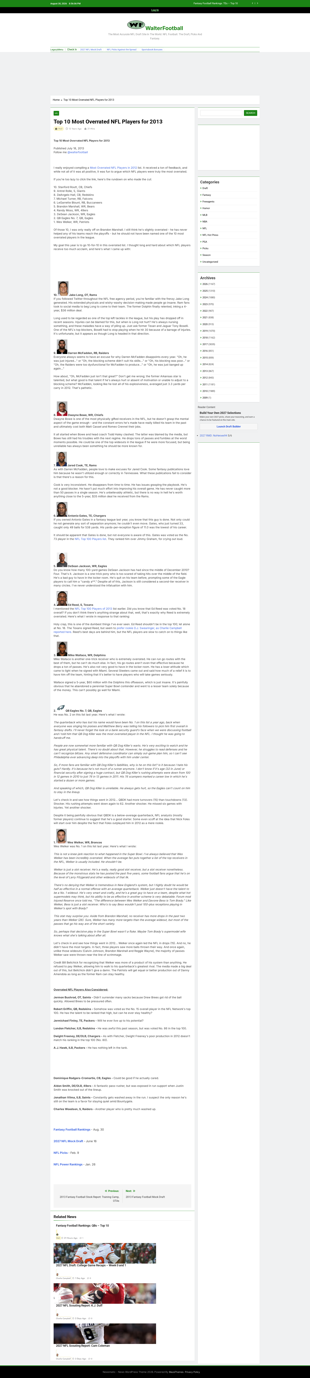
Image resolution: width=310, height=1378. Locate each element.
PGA (204, 241)
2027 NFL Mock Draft (91, 49)
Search (250, 113)
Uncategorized (210, 261)
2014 (205, 364)
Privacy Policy (192, 1372)
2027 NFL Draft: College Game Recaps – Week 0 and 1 (91, 1265)
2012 (205, 377)
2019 (205, 330)
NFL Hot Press (210, 235)
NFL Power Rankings (68, 1164)
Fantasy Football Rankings (72, 1129)
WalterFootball (164, 28)
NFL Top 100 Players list (90, 539)
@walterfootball (77, 152)
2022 (205, 310)
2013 (205, 371)
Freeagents (208, 201)
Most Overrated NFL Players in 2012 (113, 167)
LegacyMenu (56, 49)
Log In (155, 10)
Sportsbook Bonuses (152, 49)
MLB (204, 215)
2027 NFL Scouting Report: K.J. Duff (79, 1305)
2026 (205, 284)
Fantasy (206, 195)
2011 (205, 384)
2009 (205, 397)
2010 (205, 391)
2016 (205, 350)
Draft (205, 188)
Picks (205, 248)
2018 (205, 337)
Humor (206, 208)
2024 (205, 297)
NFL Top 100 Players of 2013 (93, 608)
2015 (205, 357)
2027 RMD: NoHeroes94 (214, 435)
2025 (205, 290)
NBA (204, 221)
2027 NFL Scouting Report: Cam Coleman (83, 1345)
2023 (205, 304)
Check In (72, 49)
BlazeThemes (176, 1372)
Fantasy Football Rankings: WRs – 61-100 (215, 3)
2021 (205, 317)
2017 (205, 344)
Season (206, 255)
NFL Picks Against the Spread (121, 49)
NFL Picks (61, 1152)
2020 (205, 324)
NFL (56, 113)
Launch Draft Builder (229, 426)
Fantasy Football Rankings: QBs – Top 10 (82, 1225)
